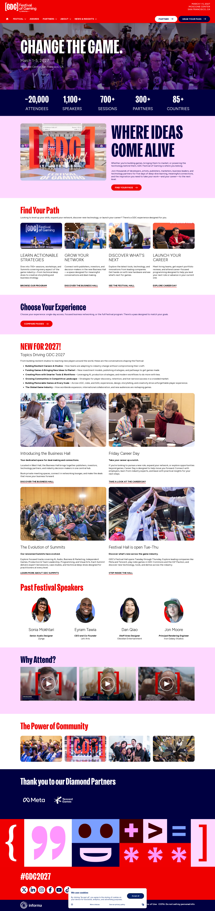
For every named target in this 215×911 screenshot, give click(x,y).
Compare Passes (34, 323)
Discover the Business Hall (81, 285)
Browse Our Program (33, 285)
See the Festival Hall (121, 285)
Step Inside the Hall (121, 573)
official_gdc (24, 890)
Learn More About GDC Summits (39, 573)
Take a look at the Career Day (127, 481)
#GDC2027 (35, 876)
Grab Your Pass (191, 19)
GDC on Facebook (50, 890)
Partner (164, 19)
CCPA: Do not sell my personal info (176, 904)
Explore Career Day (165, 285)
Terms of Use (150, 904)
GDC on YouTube (59, 890)
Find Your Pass (124, 187)
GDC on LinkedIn (33, 890)
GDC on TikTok (67, 890)
